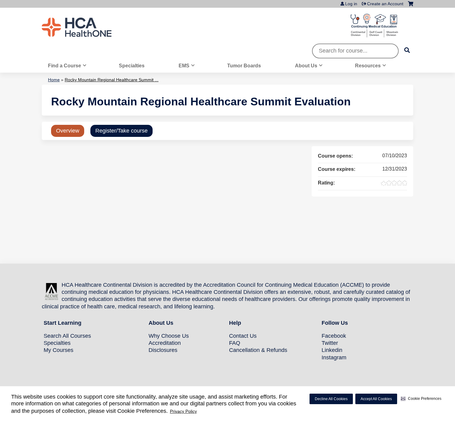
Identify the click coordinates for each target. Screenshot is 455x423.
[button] (421, 399)
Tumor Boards (244, 65)
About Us (306, 65)
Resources (368, 65)
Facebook (334, 336)
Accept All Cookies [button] (376, 399)
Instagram (334, 357)
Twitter (330, 343)
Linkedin (332, 350)
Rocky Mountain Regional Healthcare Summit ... (111, 79)
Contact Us (243, 336)
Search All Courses (67, 336)
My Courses (58, 350)
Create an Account (385, 4)
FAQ (234, 343)
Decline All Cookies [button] (331, 399)
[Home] (88, 27)
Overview (67, 131)
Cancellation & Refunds (258, 350)
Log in (351, 4)
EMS (184, 65)
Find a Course (64, 65)
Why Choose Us (169, 336)
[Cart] (410, 6)
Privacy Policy (183, 411)
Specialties (132, 65)
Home (54, 79)
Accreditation (165, 343)
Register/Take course (121, 131)
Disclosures (163, 350)
